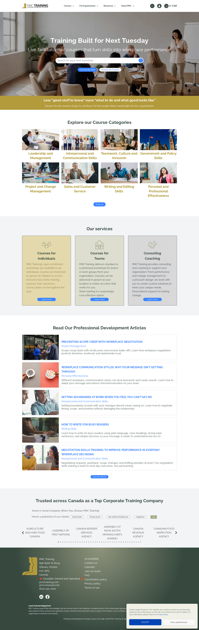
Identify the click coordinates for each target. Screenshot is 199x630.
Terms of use (92, 587)
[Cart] (166, 6)
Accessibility (91, 558)
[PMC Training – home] (35, 6)
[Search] (152, 6)
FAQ (86, 575)
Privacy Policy (162, 615)
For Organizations (87, 6)
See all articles (99, 477)
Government (77, 517)
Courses (67, 6)
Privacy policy (92, 583)
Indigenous (140, 517)
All (154, 517)
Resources (108, 6)
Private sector (95, 517)
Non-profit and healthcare (118, 517)
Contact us (90, 563)
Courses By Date (87, 70)
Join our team (92, 571)
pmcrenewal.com (49, 585)
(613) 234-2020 (47, 588)
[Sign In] (159, 6)
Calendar (89, 567)
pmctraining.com (49, 582)
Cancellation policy (95, 579)
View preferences (178, 622)
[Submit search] (141, 60)
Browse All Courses (110, 70)
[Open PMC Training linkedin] (41, 597)
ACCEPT (145, 622)
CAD (174, 5)
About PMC (126, 6)
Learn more (46, 299)
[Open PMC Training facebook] (47, 597)
